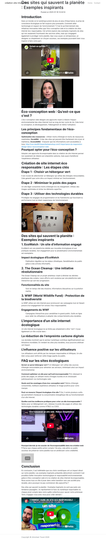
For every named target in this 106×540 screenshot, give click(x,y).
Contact (97, 3)
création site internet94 (16, 3)
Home (90, 3)
